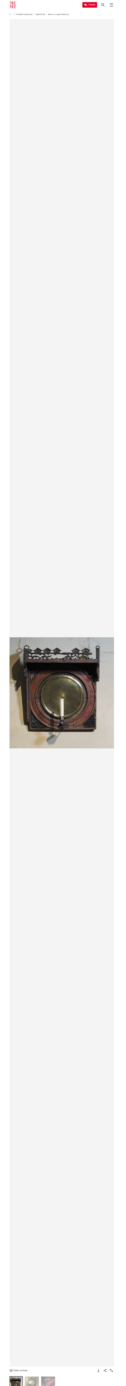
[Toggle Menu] (111, 4)
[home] (11, 14)
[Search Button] (103, 4)
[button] (62, 692)
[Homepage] (13, 5)
